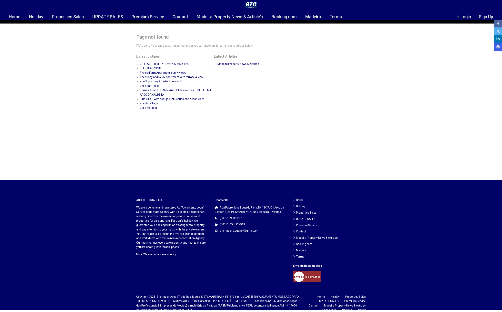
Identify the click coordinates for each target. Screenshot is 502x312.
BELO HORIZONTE (151, 68)
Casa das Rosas (149, 85)
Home (14, 16)
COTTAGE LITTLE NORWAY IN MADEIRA (164, 63)
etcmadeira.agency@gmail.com (239, 230)
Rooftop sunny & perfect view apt (160, 81)
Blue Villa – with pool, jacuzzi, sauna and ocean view (172, 99)
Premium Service (147, 16)
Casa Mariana (148, 107)
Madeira (313, 16)
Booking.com (284, 16)
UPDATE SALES (107, 16)
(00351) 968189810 (232, 218)
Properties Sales (68, 16)
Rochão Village (149, 103)
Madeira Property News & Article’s (229, 16)
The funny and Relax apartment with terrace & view (171, 77)
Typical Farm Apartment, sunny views (163, 72)
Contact (180, 16)
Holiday (36, 16)
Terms (335, 16)
